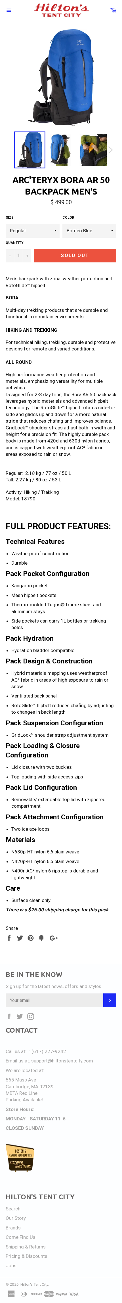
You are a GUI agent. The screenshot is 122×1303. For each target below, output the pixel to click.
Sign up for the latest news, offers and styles (53, 986)
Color (68, 218)
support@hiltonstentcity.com (62, 1061)
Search (13, 1209)
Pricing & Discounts (26, 1256)
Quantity (15, 243)
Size (9, 218)
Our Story (16, 1218)
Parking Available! (24, 1099)
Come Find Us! (21, 1237)
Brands (13, 1228)
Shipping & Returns (26, 1247)
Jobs (11, 1265)
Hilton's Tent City (34, 1284)
